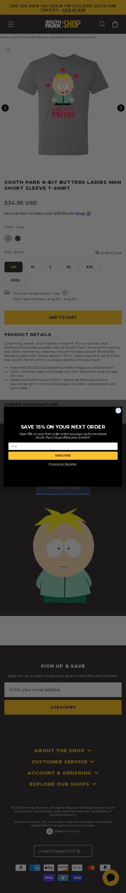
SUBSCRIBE (63, 455)
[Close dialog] (118, 410)
